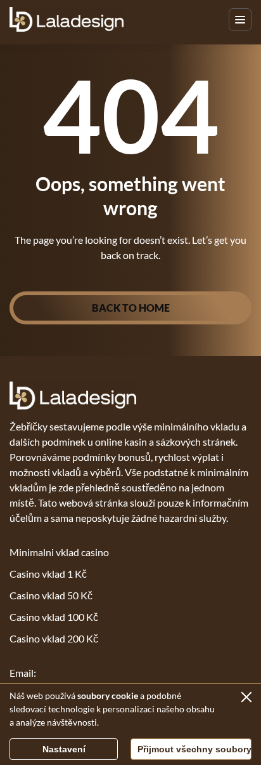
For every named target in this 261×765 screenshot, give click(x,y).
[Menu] (240, 19)
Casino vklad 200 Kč (54, 638)
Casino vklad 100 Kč (54, 617)
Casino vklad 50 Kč (51, 595)
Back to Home (131, 308)
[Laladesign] (67, 19)
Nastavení (64, 749)
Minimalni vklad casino (59, 552)
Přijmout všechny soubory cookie (194, 749)
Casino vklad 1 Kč (48, 574)
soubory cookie (107, 695)
